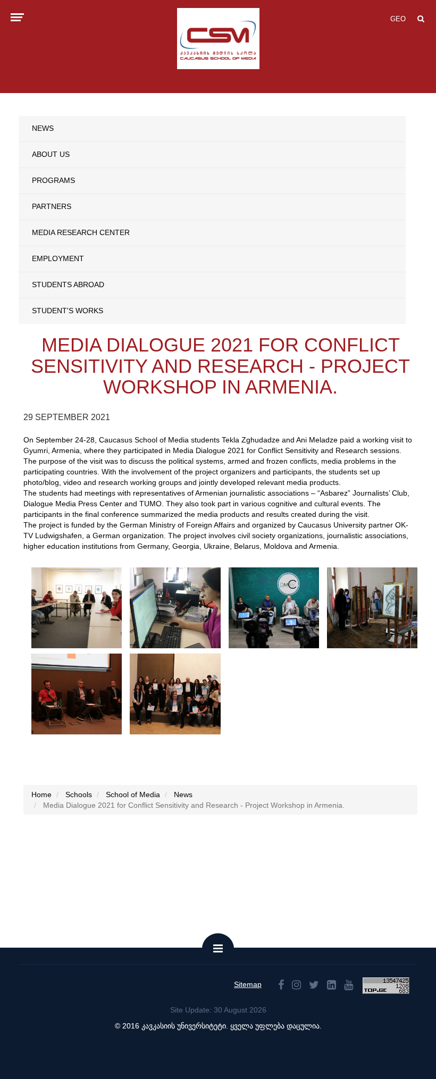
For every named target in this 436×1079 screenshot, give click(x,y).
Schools (78, 794)
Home (41, 794)
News (43, 128)
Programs (53, 180)
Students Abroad (68, 284)
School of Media (133, 794)
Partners (51, 206)
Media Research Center (81, 232)
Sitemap (248, 984)
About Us (51, 154)
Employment (58, 258)
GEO (398, 19)
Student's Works (67, 310)
